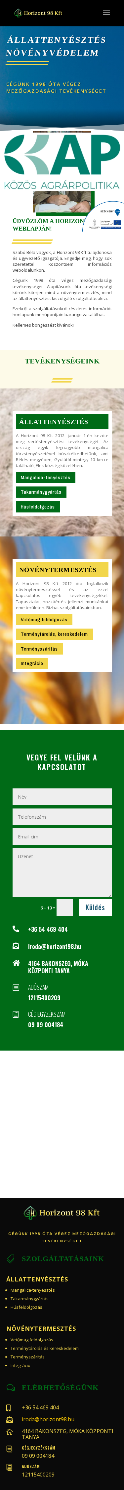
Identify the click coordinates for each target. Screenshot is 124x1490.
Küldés (95, 907)
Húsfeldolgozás (38, 506)
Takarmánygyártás (41, 491)
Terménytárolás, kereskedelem (54, 634)
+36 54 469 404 (48, 929)
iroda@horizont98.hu (54, 946)
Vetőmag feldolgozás (44, 619)
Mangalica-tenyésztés (45, 477)
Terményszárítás (39, 648)
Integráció (32, 663)
